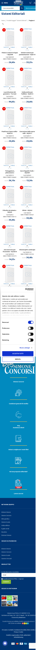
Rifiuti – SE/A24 (27, 210)
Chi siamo (4, 630)
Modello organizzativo (12, 635)
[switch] (30, 328)
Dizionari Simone (6, 535)
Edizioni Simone (6, 512)
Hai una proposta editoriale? (18, 471)
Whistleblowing (18, 637)
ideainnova (22, 617)
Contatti (10, 630)
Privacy (16, 632)
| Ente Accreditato (16, 623)
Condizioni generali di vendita (18, 403)
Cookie (21, 632)
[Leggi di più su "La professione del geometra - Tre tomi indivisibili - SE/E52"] (9, 88)
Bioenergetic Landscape (27, 249)
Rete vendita (31, 630)
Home (3, 20)
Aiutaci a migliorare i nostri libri (18, 449)
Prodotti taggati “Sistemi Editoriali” (17, 20)
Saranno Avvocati (6, 558)
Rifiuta (18, 359)
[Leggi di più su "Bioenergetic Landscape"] (27, 245)
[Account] (35, 3)
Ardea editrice (5, 525)
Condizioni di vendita (20, 630)
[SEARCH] (22, 8)
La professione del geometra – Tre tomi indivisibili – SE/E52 (9, 94)
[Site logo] (18, 3)
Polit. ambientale (25, 635)
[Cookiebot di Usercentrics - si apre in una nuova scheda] (25, 289)
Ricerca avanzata (31, 8)
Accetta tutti (17, 353)
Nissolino (4, 532)
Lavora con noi (18, 493)
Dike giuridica (5, 519)
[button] (9, 48)
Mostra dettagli (25, 348)
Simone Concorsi (18, 381)
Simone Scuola (5, 522)
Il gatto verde (5, 528)
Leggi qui (21, 579)
